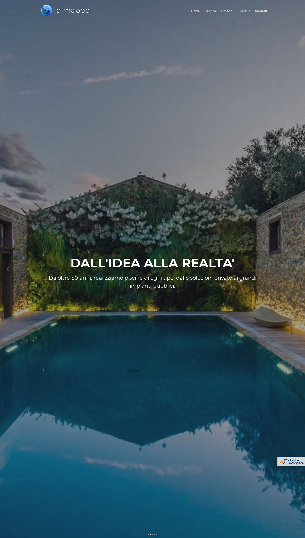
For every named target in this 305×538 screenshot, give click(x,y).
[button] (7, 269)
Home (195, 11)
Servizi (243, 11)
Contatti (261, 11)
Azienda (210, 11)
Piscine (226, 11)
